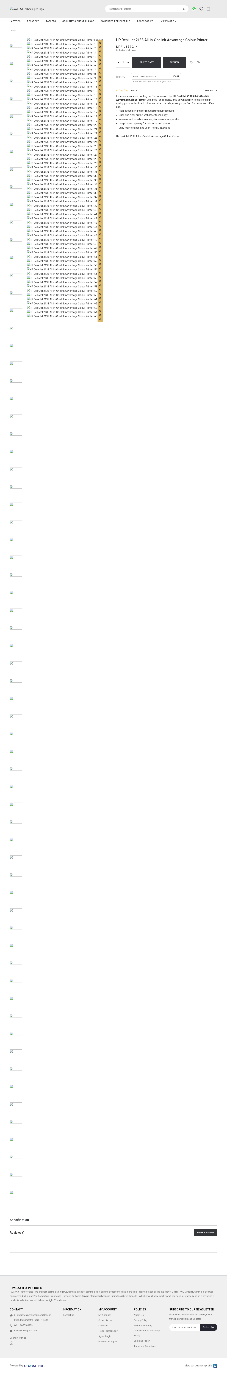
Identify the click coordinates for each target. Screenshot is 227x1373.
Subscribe (208, 1327)
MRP (119, 46)
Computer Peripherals (115, 21)
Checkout (103, 1325)
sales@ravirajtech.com (25, 1330)
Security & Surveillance (78, 21)
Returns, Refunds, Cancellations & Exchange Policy (147, 1330)
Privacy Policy (141, 1320)
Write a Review (205, 1232)
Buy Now (174, 62)
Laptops (15, 21)
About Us (139, 1315)
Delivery (120, 77)
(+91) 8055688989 (23, 1325)
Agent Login (104, 1336)
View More (168, 21)
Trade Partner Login (108, 1331)
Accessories (145, 21)
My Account (104, 1315)
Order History (105, 1320)
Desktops (33, 21)
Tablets (51, 21)
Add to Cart (147, 62)
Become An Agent (107, 1341)
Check (176, 76)
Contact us (68, 1315)
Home (13, 30)
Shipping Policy (142, 1341)
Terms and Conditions (145, 1346)
